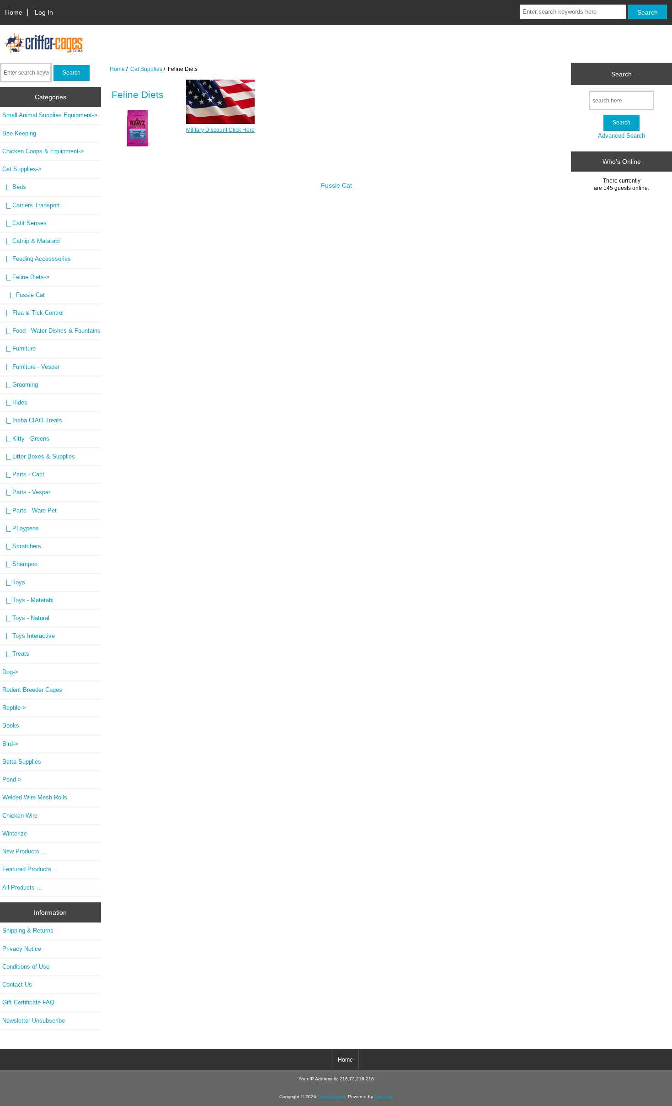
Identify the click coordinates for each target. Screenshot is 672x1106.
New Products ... (24, 851)
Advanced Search (621, 135)
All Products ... (22, 887)
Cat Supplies (146, 69)
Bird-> (10, 743)
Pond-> (11, 779)
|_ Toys (13, 582)
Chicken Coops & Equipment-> (43, 151)
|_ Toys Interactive (28, 635)
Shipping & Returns (27, 930)
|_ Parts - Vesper (26, 492)
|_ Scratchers (21, 546)
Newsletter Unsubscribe (33, 1020)
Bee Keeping (19, 133)
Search (621, 73)
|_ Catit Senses (24, 223)
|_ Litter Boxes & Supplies (38, 456)
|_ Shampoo (19, 564)
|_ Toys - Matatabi (27, 600)
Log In (44, 12)
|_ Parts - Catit (23, 474)
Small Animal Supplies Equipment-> (49, 115)
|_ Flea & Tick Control (33, 312)
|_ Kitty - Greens (25, 438)
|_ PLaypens (20, 528)
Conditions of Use (25, 966)
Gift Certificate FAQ (28, 1002)
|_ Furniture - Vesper (30, 366)
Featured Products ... (30, 869)
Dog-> (10, 672)
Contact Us (17, 984)
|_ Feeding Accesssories (36, 258)
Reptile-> (14, 707)
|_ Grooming (20, 384)
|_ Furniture (19, 348)
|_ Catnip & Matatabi (31, 240)
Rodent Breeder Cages (32, 689)
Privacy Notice (21, 948)
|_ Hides (14, 402)
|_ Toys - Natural (25, 618)
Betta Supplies (21, 761)
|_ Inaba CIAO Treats (32, 420)
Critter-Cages (331, 1096)
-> (22, 169)
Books (10, 725)
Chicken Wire (19, 815)
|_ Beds (14, 186)
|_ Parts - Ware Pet (29, 510)
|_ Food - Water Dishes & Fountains (51, 330)
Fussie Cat (336, 185)
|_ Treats (15, 653)
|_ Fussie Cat (23, 294)
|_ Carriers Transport (31, 205)
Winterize (14, 833)
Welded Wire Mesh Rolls (34, 797)
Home (13, 12)
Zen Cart (383, 1096)
